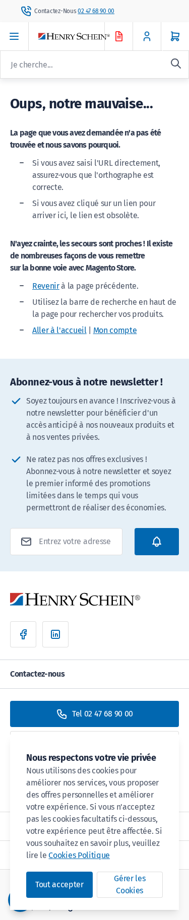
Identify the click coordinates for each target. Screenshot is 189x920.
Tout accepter (59, 884)
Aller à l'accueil (59, 330)
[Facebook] (23, 634)
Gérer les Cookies (129, 884)
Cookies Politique (79, 855)
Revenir (45, 286)
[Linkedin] (55, 634)
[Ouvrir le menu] (14, 36)
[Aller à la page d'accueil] (80, 36)
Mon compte (115, 330)
